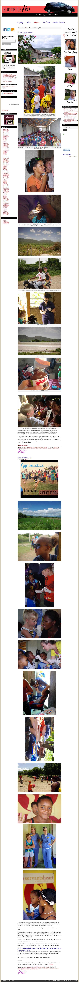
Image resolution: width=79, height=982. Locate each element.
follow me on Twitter (73, 156)
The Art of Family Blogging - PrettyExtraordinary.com (69, 110)
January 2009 (5, 200)
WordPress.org (6, 223)
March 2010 (5, 184)
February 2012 (6, 158)
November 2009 (6, 189)
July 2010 (5, 180)
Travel (47, 967)
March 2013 (5, 143)
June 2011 (5, 167)
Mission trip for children (41, 448)
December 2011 (6, 160)
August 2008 (5, 206)
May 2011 (5, 168)
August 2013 (5, 137)
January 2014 (5, 131)
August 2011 (5, 165)
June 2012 (5, 153)
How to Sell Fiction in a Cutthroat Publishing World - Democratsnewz (70, 114)
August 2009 (5, 192)
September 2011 (6, 164)
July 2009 (5, 194)
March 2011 (5, 170)
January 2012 (5, 159)
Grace (31, 967)
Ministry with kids (47, 968)
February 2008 (6, 213)
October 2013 (5, 135)
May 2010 (5, 182)
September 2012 (6, 150)
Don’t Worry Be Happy (7, 81)
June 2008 (5, 208)
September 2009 (6, 191)
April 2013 (5, 142)
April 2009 (5, 197)
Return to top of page (8, 980)
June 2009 (5, 195)
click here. (51, 964)
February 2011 (6, 172)
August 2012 (5, 151)
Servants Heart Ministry (53, 448)
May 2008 (5, 210)
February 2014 (6, 130)
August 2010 (5, 179)
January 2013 (5, 145)
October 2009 (5, 190)
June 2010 (5, 181)
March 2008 (5, 212)
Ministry (37, 447)
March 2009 (5, 198)
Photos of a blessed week (25, 32)
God (34, 448)
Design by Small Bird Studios (52, 980)
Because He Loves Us (24, 457)
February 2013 (6, 144)
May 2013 (5, 140)
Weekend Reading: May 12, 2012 (70, 120)
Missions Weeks (43, 447)
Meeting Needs (38, 968)
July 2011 (5, 166)
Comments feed (6, 222)
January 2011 (5, 173)
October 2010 (5, 176)
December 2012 (6, 146)
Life (33, 447)
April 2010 (5, 183)
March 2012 (5, 157)
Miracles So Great (67, 121)
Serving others (25, 969)
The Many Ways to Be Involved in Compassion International (70, 118)
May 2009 (5, 196)
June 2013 (5, 139)
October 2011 (5, 162)
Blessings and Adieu (68, 108)
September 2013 (6, 136)
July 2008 (5, 207)
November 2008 (6, 203)
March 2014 (5, 129)
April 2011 (5, 169)
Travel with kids (34, 969)
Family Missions (28, 448)
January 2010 (5, 187)
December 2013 (6, 132)
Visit (5, 110)
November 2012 (6, 147)
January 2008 (5, 214)
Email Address (5, 38)
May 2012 (5, 154)
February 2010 (6, 185)
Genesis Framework (72, 980)
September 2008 (6, 205)
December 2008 (6, 202)
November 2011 (6, 161)
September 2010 (6, 177)
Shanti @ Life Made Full (68, 116)
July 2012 (5, 152)
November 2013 (6, 134)
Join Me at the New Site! (7, 74)
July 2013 (5, 138)
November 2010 (6, 175)
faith (25, 447)
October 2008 (5, 204)
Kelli (25, 34)
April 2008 (5, 211)
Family (28, 447)
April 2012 (5, 155)
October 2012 (5, 149)
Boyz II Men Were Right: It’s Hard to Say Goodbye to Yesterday (9, 76)
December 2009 (6, 188)
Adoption (75, 108)
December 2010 (6, 174)
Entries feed (5, 221)
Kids (31, 447)
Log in (4, 220)
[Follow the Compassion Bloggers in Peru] (9, 87)
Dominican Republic (22, 968)
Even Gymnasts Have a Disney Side (9, 77)
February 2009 (6, 199)
